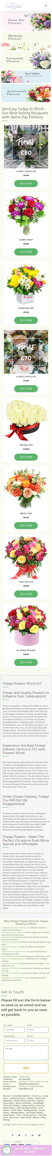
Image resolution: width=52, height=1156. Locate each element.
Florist (19, 1115)
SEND (26, 1068)
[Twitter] (19, 1135)
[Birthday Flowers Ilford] (26, 41)
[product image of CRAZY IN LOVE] (26, 557)
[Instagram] (26, 1135)
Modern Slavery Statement (24, 1101)
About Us (6, 1096)
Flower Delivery (28, 1105)
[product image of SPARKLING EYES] (26, 283)
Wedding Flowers (30, 1110)
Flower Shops (16, 1110)
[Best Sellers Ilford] (26, 76)
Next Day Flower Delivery (27, 1108)
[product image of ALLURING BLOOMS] (26, 625)
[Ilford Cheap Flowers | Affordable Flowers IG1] (14, 5)
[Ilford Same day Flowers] (26, 22)
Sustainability (38, 1103)
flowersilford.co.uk (26, 1089)
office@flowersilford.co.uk (29, 1084)
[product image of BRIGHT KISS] (26, 489)
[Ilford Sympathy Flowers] (26, 60)
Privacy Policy (8, 1103)
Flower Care (40, 1098)
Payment (40, 1101)
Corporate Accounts (17, 1098)
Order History (26, 1117)
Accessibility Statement (21, 1096)
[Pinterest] (39, 1135)
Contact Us (36, 1096)
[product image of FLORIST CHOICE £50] (26, 147)
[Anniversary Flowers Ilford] (26, 93)
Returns (36, 1117)
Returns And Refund (23, 1103)
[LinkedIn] (32, 1135)
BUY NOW (26, 183)
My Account (14, 1117)
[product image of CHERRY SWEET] (26, 215)
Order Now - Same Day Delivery (30, 1150)
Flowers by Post (29, 1115)
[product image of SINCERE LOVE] (26, 420)
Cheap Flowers (9, 1115)
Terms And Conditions (11, 1105)
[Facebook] (12, 1135)
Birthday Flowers (17, 1112)
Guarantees (7, 1101)
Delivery (30, 1098)
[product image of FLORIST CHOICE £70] (26, 352)
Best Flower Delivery (34, 1112)
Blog (43, 1117)
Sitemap (6, 1120)
